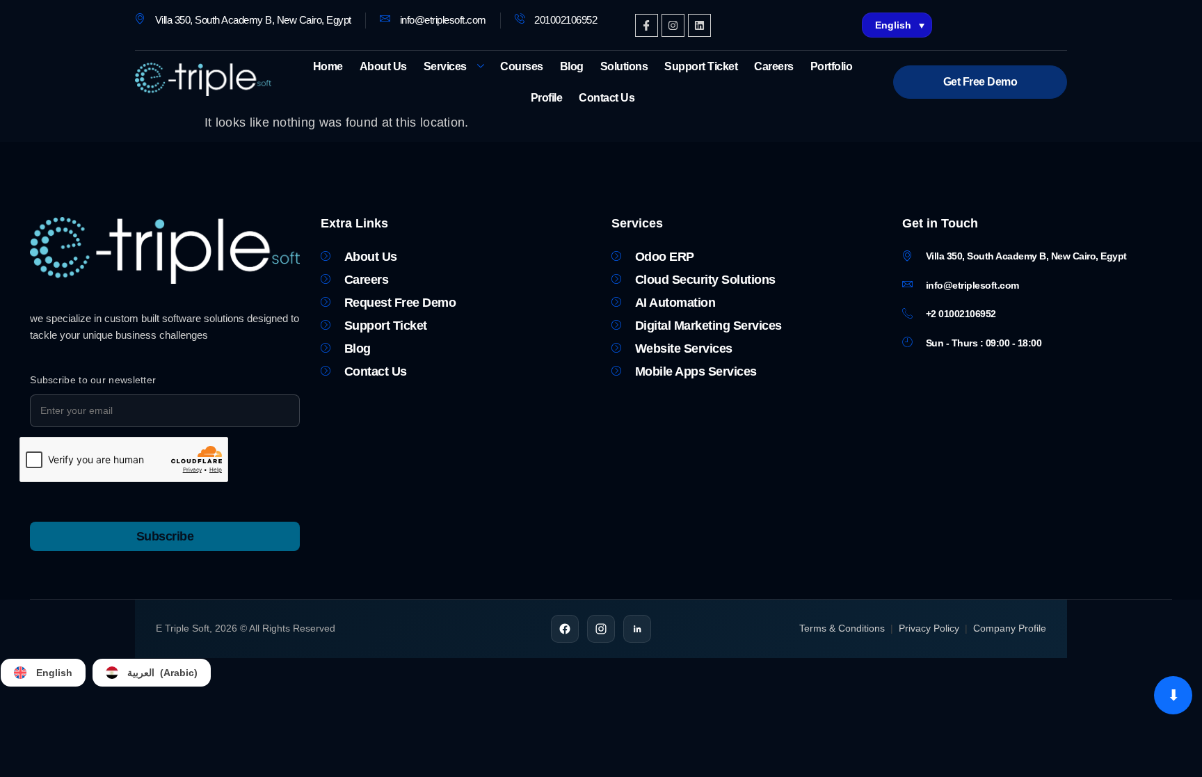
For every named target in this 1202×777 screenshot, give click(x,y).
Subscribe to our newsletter (93, 380)
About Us (383, 66)
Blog (572, 66)
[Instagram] (673, 25)
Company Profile (1009, 628)
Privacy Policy (929, 628)
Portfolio (831, 66)
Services (445, 66)
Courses (521, 66)
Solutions (624, 66)
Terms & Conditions (842, 628)
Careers (774, 66)
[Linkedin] (699, 25)
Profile (547, 98)
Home (328, 66)
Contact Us (606, 98)
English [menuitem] (893, 25)
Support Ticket (700, 66)
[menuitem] (897, 25)
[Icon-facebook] (646, 25)
